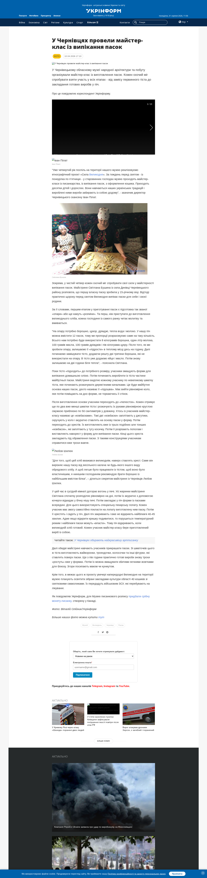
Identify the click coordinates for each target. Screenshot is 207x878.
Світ (45, 22)
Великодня (96, 174)
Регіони (55, 22)
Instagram (109, 686)
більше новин (103, 741)
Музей (85, 625)
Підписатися (83, 675)
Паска (121, 625)
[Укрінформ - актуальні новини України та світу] (103, 10)
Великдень (97, 625)
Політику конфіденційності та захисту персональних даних (137, 874)
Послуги (23, 15)
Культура (68, 22)
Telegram (97, 686)
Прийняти (177, 874)
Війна (22, 22)
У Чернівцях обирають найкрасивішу (106, 540)
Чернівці (110, 625)
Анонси (56, 15)
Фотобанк (33, 15)
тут (101, 617)
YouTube (124, 686)
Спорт (80, 22)
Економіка (34, 22)
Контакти (125, 22)
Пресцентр (46, 15)
